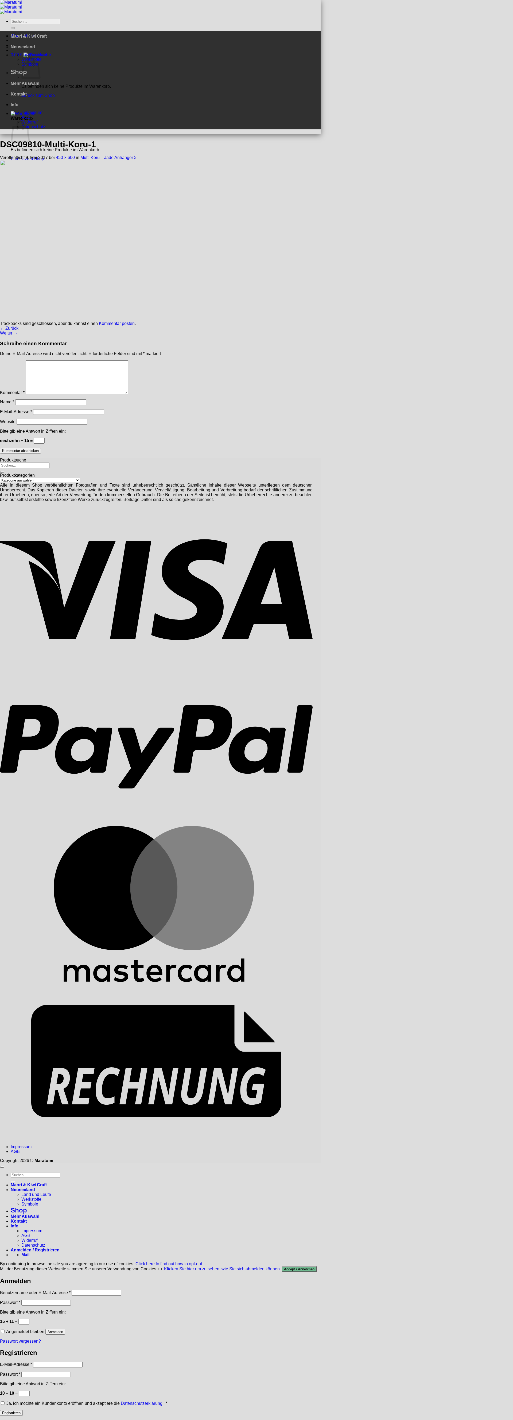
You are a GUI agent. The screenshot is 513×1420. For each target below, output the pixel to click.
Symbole (29, 1204)
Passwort (10, 1302)
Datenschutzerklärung (141, 1403)
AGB (25, 117)
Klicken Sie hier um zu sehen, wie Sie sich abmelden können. (222, 1269)
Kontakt (19, 94)
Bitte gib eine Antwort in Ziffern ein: (33, 431)
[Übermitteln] (13, 28)
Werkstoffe (31, 1199)
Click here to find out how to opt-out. (169, 1264)
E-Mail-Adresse (16, 411)
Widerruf (29, 1240)
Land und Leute (36, 54)
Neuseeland (23, 47)
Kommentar (12, 392)
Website (7, 421)
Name (7, 402)
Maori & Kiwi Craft (29, 36)
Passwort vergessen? (20, 1341)
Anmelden (55, 1332)
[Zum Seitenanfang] (2, 1167)
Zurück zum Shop (38, 95)
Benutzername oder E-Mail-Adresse (35, 1292)
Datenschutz (33, 127)
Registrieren (11, 1413)
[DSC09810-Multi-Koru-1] (60, 318)
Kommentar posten (117, 323)
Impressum (31, 112)
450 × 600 (65, 157)
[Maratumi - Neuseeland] (11, 7)
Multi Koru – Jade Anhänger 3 (108, 157)
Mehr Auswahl (25, 83)
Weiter (9, 333)
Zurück (9, 328)
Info (14, 104)
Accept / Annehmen (299, 1269)
